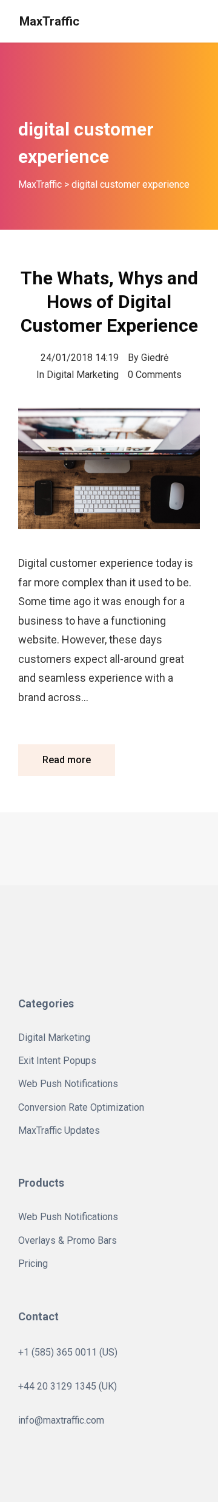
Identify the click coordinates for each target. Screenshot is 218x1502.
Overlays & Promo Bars (67, 1240)
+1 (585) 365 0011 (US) (67, 1352)
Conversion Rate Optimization (81, 1107)
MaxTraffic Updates (59, 1130)
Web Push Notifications (68, 1083)
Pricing (33, 1263)
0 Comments (155, 374)
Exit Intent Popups (57, 1060)
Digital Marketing (83, 374)
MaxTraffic (49, 21)
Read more (66, 760)
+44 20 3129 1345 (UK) (67, 1386)
